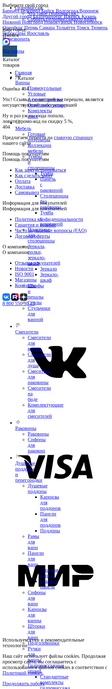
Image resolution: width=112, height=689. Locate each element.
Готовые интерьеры (39, 136)
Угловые (37, 93)
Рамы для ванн (33, 542)
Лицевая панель (49, 572)
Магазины (9, 51)
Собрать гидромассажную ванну (62, 19)
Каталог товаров (11, 62)
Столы (35, 302)
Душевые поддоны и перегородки (28, 472)
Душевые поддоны (38, 488)
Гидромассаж (29, 7)
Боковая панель (48, 584)
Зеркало (48, 268)
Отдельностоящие (47, 105)
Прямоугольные (45, 88)
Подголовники (43, 643)
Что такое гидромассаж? (53, 13)
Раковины (38, 434)
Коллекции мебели (39, 148)
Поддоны (50, 530)
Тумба (46, 173)
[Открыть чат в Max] (6, 41)
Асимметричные (45, 99)
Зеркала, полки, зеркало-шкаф (36, 255)
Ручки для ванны (34, 654)
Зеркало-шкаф (49, 277)
